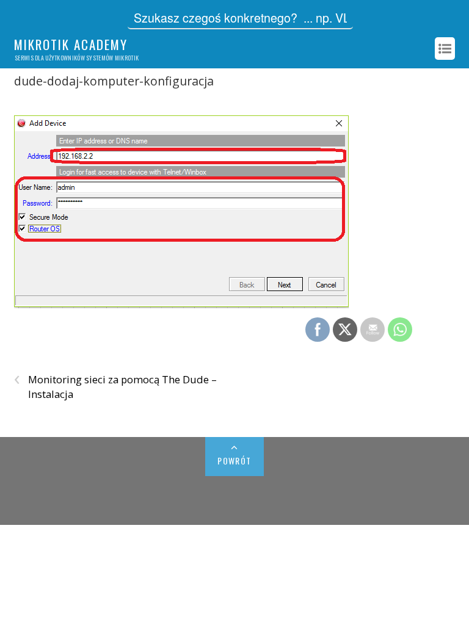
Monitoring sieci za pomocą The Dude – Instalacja (115, 386)
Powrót (234, 460)
